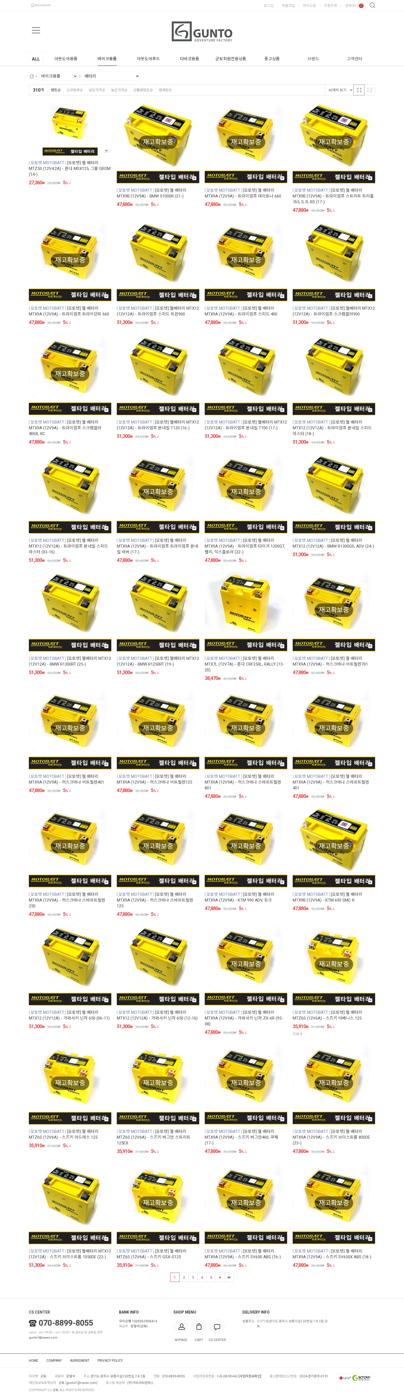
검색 (372, 5)
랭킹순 (56, 90)
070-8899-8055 (66, 1323)
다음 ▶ (220, 1277)
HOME (33, 1361)
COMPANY (54, 1361)
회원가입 (288, 6)
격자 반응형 (358, 89)
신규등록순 (75, 90)
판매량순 (165, 90)
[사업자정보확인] (250, 1376)
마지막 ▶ (229, 1277)
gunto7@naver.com (43, 1337)
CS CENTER (39, 1312)
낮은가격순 (97, 90)
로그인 (269, 6)
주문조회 (330, 6)
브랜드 (313, 58)
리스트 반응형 (369, 89)
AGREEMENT (79, 1361)
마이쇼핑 (309, 6)
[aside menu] (36, 30)
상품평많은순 (143, 90)
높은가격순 (119, 90)
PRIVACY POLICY (110, 1361)
